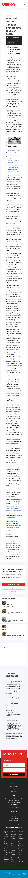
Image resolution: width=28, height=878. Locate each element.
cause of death (13, 255)
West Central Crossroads (21, 859)
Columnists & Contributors (14, 788)
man (18, 237)
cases (10, 227)
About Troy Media (14, 786)
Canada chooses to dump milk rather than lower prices (12, 613)
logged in (14, 714)
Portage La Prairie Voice (13, 859)
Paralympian (9, 230)
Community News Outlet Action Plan (14, 799)
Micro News (14, 841)
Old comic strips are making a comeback (11, 628)
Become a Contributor (14, 790)
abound (14, 227)
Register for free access (13, 584)
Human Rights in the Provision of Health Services (14, 352)
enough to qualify (10, 326)
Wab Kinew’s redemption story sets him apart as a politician (13, 605)
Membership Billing (14, 824)
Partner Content (14, 804)
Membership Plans (14, 818)
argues (7, 268)
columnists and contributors (12, 525)
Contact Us (14, 791)
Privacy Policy (24, 874)
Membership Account (14, 820)
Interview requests (16, 38)
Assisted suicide (18, 515)
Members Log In (14, 815)
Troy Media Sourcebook (14, 802)
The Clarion (21, 838)
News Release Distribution (14, 807)
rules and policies (16, 699)
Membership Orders (14, 822)
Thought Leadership (14, 800)
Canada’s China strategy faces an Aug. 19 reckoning (12, 620)
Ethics (7, 517)
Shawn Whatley (15, 37)
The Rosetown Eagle (20, 845)
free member (14, 683)
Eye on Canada (10, 15)
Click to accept (17, 874)
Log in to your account (13, 588)
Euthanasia (12, 517)
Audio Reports (14, 806)
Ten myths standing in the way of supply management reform (13, 636)
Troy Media (9, 534)
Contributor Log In (14, 816)
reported (9, 204)
